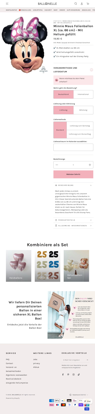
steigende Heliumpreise (17, 383)
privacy (36, 363)
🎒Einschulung (25, 10)
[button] (76, 3)
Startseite (57, 21)
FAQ (7, 359)
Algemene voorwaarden (16, 375)
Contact (9, 363)
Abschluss (86, 10)
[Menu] (7, 3)
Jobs (35, 359)
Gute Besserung (73, 10)
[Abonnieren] (87, 359)
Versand (64, 42)
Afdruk (36, 367)
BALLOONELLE (16, 395)
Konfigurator (11, 10)
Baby (56, 10)
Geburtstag (38, 10)
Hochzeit (48, 10)
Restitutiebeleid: (14, 379)
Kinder (62, 10)
